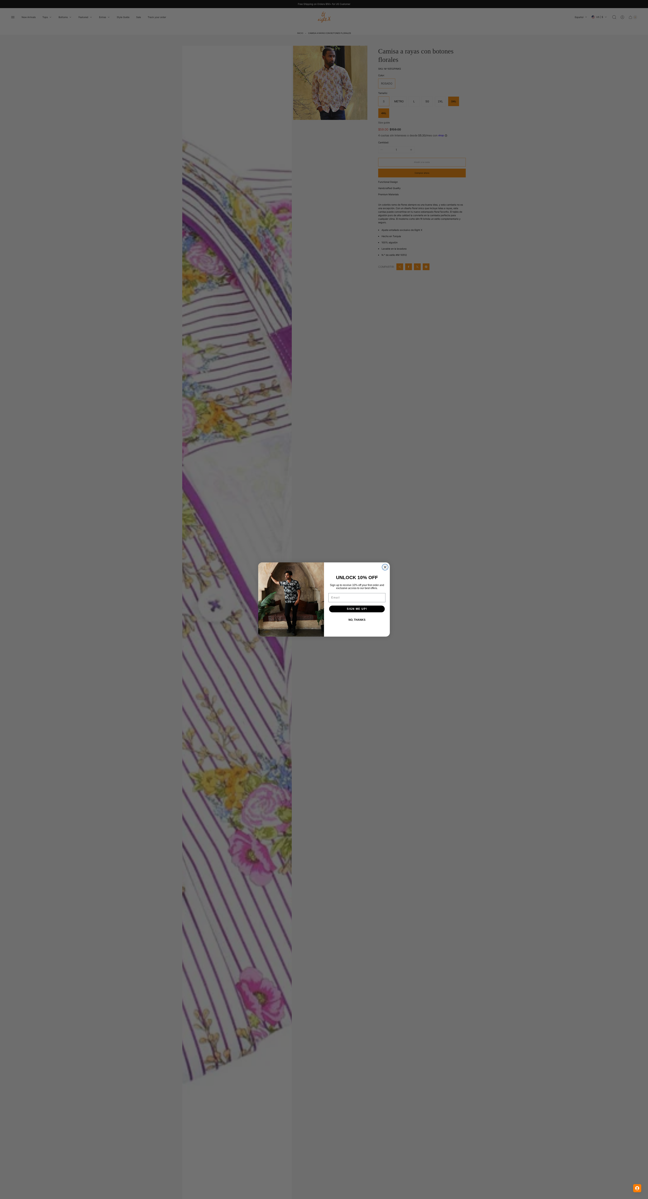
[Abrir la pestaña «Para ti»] (637, 1188)
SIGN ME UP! (357, 608)
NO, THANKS (357, 619)
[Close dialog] (385, 567)
